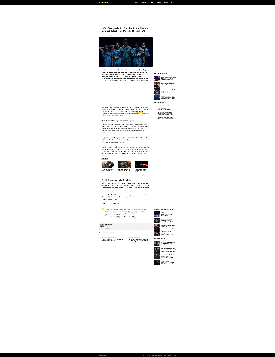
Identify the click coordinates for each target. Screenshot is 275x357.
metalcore (139, 111)
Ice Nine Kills (123, 70)
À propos (144, 355)
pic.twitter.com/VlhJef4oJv (113, 215)
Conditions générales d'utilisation (154, 355)
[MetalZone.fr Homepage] (103, 2)
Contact (169, 355)
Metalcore (105, 232)
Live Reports (152, 2)
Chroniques (143, 2)
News (136, 2)
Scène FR (166, 2)
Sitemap (164, 355)
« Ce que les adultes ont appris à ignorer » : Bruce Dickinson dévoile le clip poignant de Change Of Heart (165, 113)
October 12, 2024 (128, 217)
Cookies (174, 355)
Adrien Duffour (106, 35)
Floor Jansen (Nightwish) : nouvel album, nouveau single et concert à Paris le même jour (165, 118)
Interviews (159, 2)
